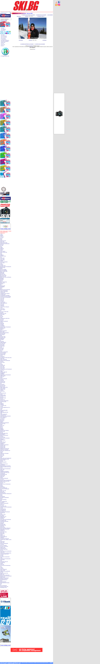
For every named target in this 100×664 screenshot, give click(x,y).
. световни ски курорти (4, 40)
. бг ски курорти (3, 39)
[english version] (3, 13)
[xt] (34, 49)
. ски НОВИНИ (3, 29)
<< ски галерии (50, 14)
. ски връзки (2, 44)
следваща (39, 16)
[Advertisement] (59, 28)
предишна (19, 16)
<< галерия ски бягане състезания (28, 14)
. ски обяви (2, 34)
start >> (43, 16)
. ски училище (3, 38)
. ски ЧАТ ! (2, 43)
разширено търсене (3, 20)
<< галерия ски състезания (41, 14)
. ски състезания (3, 37)
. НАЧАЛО (2, 28)
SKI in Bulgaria (30, 45)
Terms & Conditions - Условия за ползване (7, 663)
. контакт (2, 45)
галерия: (27, 16)
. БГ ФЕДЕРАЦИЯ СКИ (4, 56)
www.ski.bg (10, 662)
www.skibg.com (15, 662)
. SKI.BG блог (2, 42)
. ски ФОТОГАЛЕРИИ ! (4, 41)
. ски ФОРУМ (2, 30)
